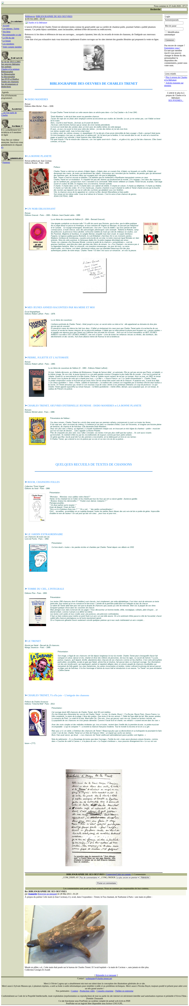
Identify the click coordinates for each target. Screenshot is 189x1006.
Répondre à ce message (106, 975)
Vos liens (6, 31)
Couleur (74, 991)
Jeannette (32, 894)
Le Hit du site (8, 38)
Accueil (5, 25)
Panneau (6, 162)
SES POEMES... (175, 100)
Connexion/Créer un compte (118, 874)
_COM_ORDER (107, 877)
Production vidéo (87, 991)
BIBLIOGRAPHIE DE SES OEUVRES (54, 16)
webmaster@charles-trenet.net (99, 978)
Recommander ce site (11, 35)
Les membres (8, 44)
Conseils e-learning (105, 991)
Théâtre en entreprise (124, 991)
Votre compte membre (12, 47)
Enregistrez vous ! (172, 48)
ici (2, 147)
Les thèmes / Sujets (10, 28)
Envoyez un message (47, 894)
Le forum (6, 41)
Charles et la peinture (10, 69)
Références (30, 16)
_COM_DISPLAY (70, 877)
